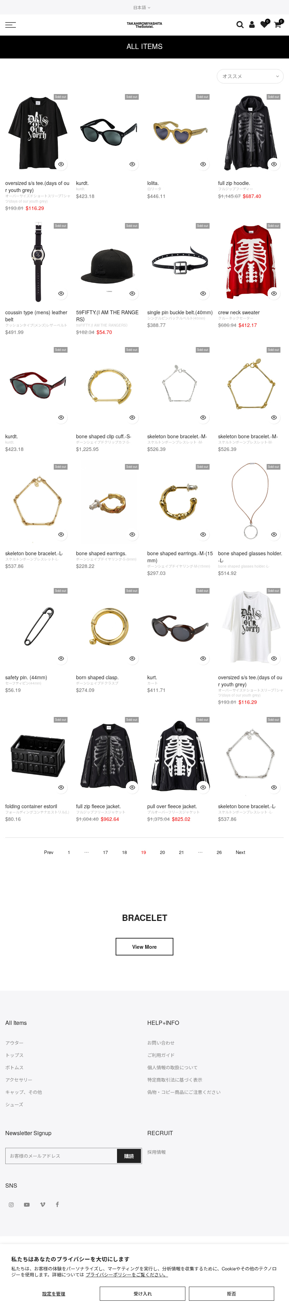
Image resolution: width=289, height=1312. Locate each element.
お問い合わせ (161, 1042)
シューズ (14, 1104)
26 (219, 852)
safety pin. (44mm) (26, 680)
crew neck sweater (239, 315)
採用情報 (156, 1152)
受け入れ (143, 1293)
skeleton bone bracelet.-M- (177, 439)
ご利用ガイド (161, 1055)
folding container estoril (37, 809)
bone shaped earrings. (106, 556)
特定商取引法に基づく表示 (174, 1079)
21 (181, 852)
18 (124, 852)
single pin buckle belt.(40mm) (180, 315)
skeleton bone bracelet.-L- (34, 556)
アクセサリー (18, 1079)
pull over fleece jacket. (173, 809)
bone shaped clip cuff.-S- (103, 439)
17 (105, 852)
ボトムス (14, 1067)
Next (240, 852)
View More (144, 946)
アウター (14, 1042)
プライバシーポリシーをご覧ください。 (127, 1274)
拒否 (231, 1293)
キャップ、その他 (23, 1092)
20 (162, 852)
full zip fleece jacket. (100, 809)
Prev (49, 852)
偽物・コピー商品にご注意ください (184, 1092)
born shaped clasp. (97, 680)
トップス (14, 1055)
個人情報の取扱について (172, 1067)
